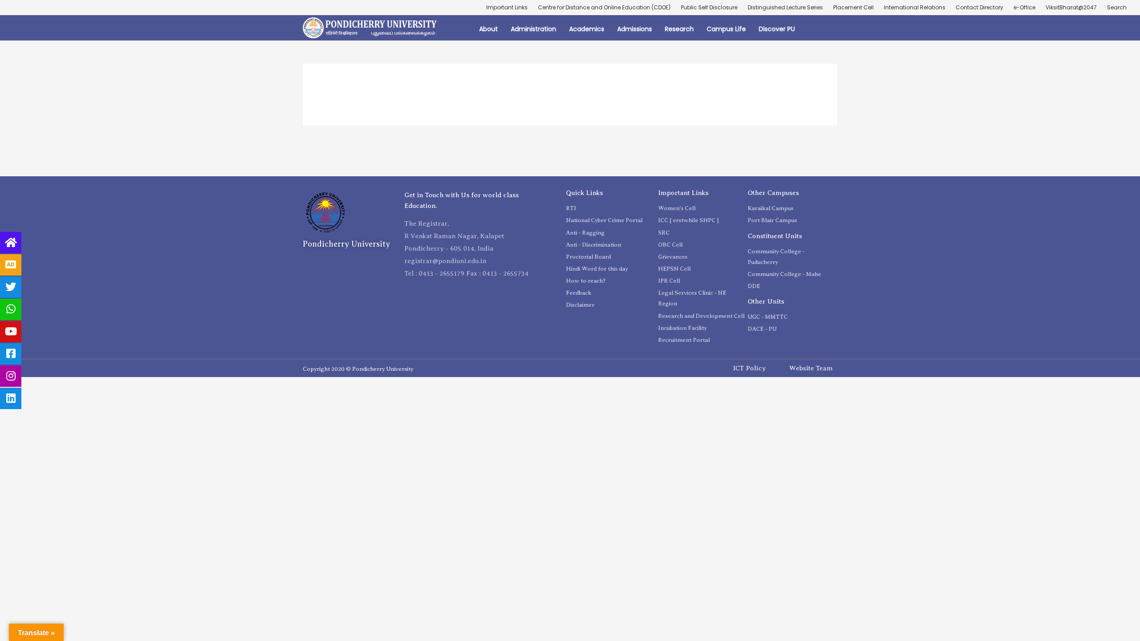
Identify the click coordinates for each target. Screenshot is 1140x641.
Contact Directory (979, 7)
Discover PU (777, 28)
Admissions (634, 28)
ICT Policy (749, 368)
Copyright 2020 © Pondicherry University (358, 368)
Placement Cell (853, 7)
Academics (586, 28)
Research (679, 28)
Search (1117, 7)
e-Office (1024, 7)
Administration (533, 28)
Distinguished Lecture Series (785, 7)
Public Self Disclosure (709, 7)
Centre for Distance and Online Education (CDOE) (604, 7)
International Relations (914, 7)
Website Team (811, 368)
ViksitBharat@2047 (1071, 7)
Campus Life (726, 28)
